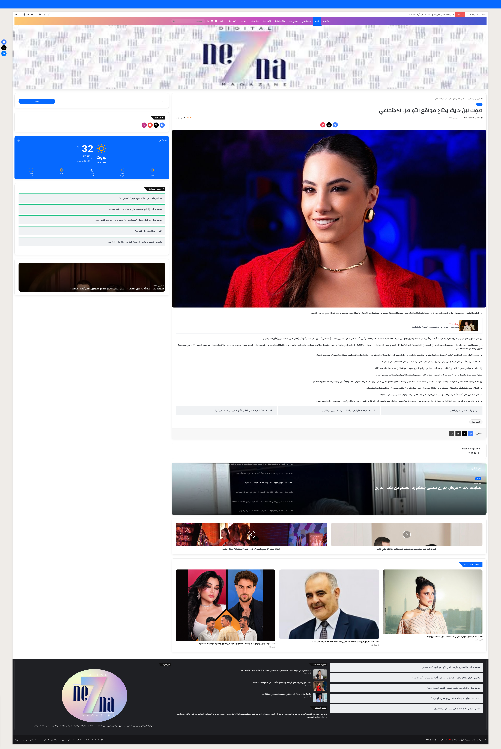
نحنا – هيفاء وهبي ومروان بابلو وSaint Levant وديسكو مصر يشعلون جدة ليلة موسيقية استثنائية (237, 643)
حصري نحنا (293, 21)
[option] (329, 489)
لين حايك (475, 422)
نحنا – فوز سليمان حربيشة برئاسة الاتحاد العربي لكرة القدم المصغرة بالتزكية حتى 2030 (345, 641)
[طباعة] (451, 433)
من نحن (243, 21)
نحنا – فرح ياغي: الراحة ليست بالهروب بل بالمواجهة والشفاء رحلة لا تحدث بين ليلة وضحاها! (276, 670)
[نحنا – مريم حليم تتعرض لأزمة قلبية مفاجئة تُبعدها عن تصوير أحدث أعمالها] (320, 686)
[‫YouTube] (150, 125)
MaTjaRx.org (431, 740)
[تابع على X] (466, 118)
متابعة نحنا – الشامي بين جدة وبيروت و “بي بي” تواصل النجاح (435, 327)
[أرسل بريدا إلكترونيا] (465, 118)
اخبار (317, 21)
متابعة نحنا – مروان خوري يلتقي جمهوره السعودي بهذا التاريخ (286, 694)
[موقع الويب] (478, 453)
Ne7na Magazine (474, 118)
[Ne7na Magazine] (250, 57)
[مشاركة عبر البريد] (458, 433)
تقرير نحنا (267, 21)
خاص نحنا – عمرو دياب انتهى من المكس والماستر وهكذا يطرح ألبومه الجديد (426, 14)
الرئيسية (326, 21)
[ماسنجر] (4, 53)
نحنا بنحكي (306, 21)
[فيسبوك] (335, 124)
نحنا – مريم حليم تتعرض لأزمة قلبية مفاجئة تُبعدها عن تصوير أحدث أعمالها (282, 682)
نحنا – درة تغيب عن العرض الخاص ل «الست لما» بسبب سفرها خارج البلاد (454, 636)
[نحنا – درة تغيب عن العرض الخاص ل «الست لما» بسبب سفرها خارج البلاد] (432, 601)
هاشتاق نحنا (280, 21)
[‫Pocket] (322, 124)
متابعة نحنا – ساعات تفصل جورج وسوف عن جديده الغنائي (134, 289)
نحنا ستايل (254, 21)
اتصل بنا (232, 21)
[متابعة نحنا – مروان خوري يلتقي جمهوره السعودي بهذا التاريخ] (320, 697)
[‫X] (329, 124)
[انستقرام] (468, 453)
